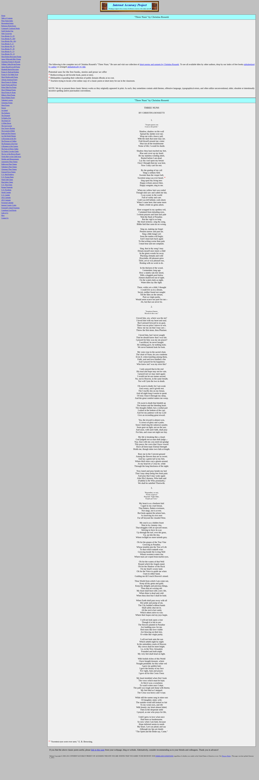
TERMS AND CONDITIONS (164, 756)
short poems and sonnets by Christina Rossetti (159, 64)
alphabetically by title (76, 67)
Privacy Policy (226, 756)
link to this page (98, 750)
